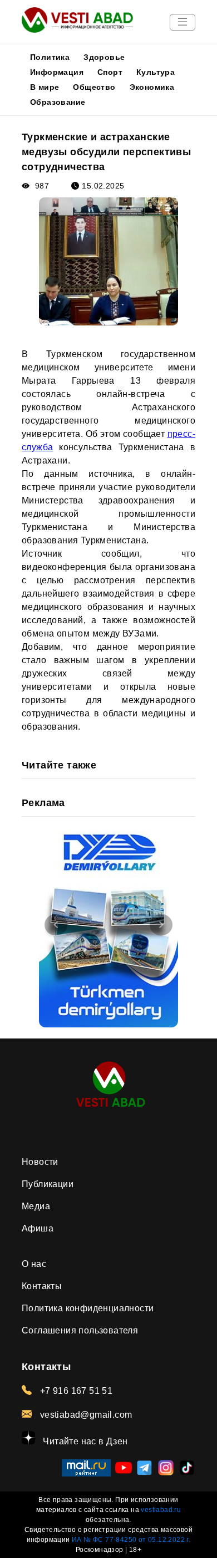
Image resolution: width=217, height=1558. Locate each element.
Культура (155, 72)
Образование (57, 102)
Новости (40, 1162)
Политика (50, 57)
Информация (56, 72)
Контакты (42, 1286)
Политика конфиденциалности (88, 1308)
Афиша (37, 1228)
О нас (34, 1264)
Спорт (109, 72)
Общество (94, 87)
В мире (44, 87)
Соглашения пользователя (80, 1330)
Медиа (36, 1206)
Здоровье (104, 57)
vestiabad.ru (161, 1510)
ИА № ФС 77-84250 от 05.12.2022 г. (131, 1540)
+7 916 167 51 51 (74, 1391)
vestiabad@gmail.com (84, 1414)
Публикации (47, 1184)
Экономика (152, 87)
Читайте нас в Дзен (84, 1441)
